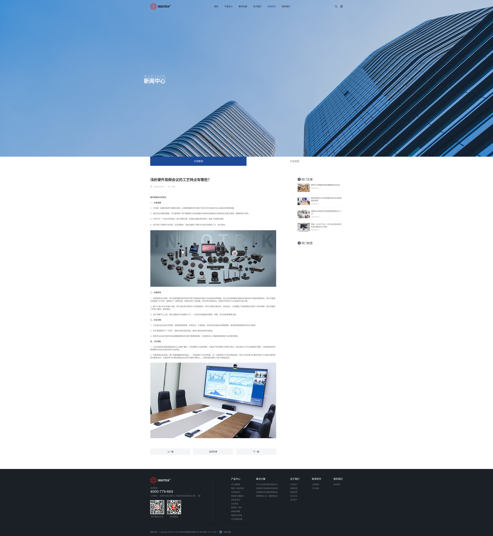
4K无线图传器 (236, 519)
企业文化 (293, 496)
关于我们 (257, 6)
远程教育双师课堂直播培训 (267, 492)
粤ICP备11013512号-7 (209, 532)
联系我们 (286, 6)
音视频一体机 (236, 507)
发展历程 (293, 488)
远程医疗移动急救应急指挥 (267, 488)
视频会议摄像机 (237, 496)
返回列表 (213, 451)
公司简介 (293, 484)
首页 (216, 6)
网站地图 (227, 532)
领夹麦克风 (235, 500)
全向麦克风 (235, 492)
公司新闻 (198, 161)
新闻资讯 (272, 6)
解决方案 (243, 6)
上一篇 (170, 451)
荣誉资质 (293, 492)
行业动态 (294, 161)
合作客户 (293, 500)
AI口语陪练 (235, 484)
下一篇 (256, 451)
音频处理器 (235, 511)
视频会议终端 (236, 515)
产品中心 (228, 6)
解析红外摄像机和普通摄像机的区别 (325, 185)
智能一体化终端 (237, 488)
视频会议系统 (162, 298)
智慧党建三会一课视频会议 (267, 496)
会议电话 (234, 503)
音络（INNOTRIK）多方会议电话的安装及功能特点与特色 (326, 225)
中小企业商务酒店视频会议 (267, 484)
